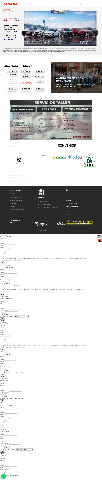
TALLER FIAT (12, 88)
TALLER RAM (39, 81)
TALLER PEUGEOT (25, 88)
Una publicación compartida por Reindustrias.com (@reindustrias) (23, 181)
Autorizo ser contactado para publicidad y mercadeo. (14, 260)
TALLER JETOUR (25, 90)
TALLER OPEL (25, 76)
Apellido (2, 245)
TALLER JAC (39, 90)
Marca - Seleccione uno (6, 285)
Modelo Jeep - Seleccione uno (7, 449)
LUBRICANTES (76, 4)
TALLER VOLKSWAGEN (12, 71)
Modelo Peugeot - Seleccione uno (8, 424)
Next (94, 161)
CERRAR (2, 264)
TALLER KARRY (12, 90)
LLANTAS (68, 4)
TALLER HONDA (39, 71)
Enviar (2, 262)
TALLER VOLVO (39, 76)
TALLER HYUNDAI (12, 74)
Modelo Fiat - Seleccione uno (7, 316)
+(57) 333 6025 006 (71, 203)
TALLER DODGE (39, 88)
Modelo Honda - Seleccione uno (8, 372)
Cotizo (99, 237)
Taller (99, 241)
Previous (39, 161)
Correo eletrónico (4, 249)
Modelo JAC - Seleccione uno (7, 255)
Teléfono (2, 251)
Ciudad (2, 253)
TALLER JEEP (11, 81)
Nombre (2, 242)
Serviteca (13, 203)
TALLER (32, 4)
